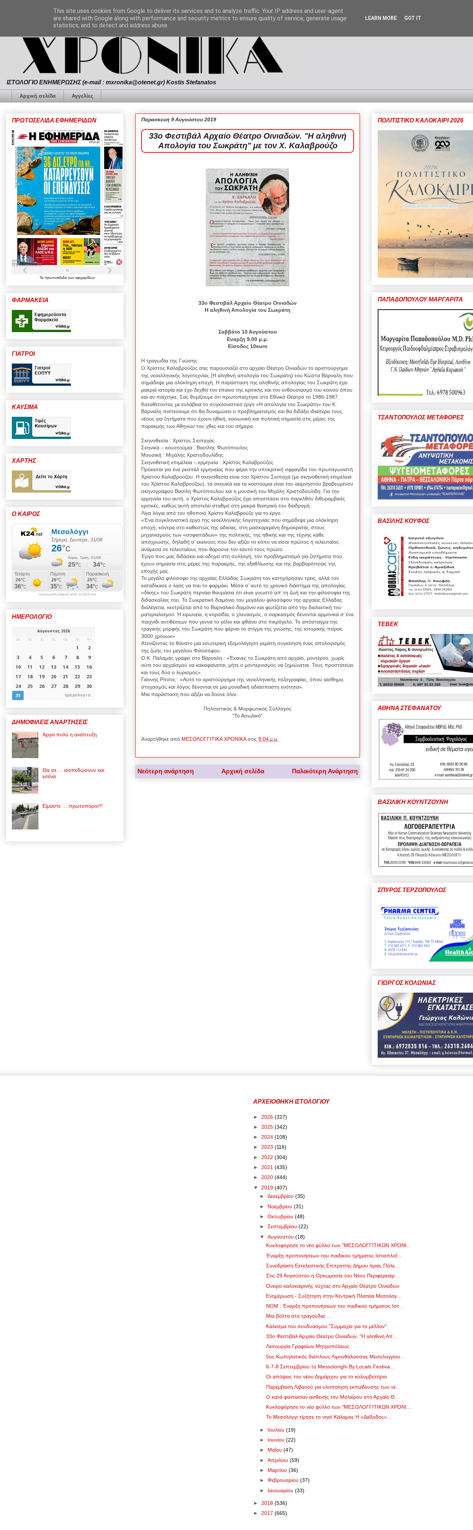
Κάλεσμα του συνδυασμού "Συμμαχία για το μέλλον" (326, 1326)
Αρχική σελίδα (38, 96)
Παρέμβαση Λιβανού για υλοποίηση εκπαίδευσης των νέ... (333, 1387)
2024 (268, 1137)
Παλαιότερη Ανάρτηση (325, 771)
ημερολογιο (78, 695)
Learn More (381, 18)
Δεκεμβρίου (281, 1196)
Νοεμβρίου (281, 1206)
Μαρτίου (278, 1470)
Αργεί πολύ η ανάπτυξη (69, 734)
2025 (268, 1127)
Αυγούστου (281, 1237)
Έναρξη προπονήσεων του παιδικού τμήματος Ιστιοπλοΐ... (333, 1256)
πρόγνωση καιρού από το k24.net (67, 594)
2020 (268, 1177)
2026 (268, 1117)
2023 (268, 1147)
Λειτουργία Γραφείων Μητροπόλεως (307, 1346)
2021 (268, 1167)
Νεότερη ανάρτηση (165, 771)
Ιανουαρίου (281, 1490)
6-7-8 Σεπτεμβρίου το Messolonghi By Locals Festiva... (330, 1366)
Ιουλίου (277, 1430)
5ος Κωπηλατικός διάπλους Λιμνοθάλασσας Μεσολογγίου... (335, 1357)
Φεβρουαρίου (284, 1480)
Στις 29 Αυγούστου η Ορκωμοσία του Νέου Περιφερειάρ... (332, 1276)
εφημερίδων (85, 278)
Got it (412, 18)
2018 (268, 1503)
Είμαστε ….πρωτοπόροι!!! (72, 806)
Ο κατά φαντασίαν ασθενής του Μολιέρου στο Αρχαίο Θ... (332, 1397)
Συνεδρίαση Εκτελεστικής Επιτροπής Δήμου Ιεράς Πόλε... (332, 1266)
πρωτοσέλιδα (56, 278)
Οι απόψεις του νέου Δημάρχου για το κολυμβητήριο (326, 1376)
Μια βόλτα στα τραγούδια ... (298, 1316)
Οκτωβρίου (281, 1216)
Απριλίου (279, 1460)
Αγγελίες (82, 96)
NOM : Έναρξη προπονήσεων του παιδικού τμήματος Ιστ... (335, 1306)
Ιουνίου (277, 1440)
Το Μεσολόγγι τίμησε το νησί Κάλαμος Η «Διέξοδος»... (328, 1417)
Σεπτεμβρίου (283, 1226)
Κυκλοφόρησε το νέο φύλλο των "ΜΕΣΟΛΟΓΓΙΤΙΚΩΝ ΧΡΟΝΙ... (338, 1245)
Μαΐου (275, 1450)
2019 (268, 1187)
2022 (268, 1157)
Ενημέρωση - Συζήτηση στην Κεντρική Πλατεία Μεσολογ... (333, 1296)
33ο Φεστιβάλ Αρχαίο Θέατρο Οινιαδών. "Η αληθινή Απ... (331, 1336)
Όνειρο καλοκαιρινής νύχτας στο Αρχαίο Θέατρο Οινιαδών (332, 1286)
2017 (268, 1513)
